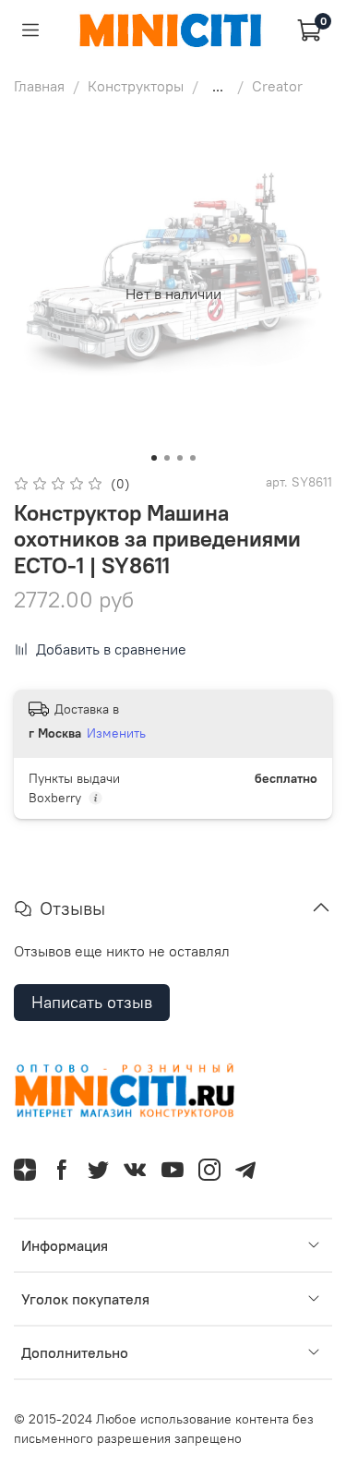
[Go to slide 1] (154, 458)
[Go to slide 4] (193, 458)
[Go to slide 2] (167, 458)
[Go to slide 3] (180, 458)
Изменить (116, 733)
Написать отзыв (91, 1002)
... (217, 86)
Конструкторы (136, 86)
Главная (39, 86)
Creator (277, 86)
